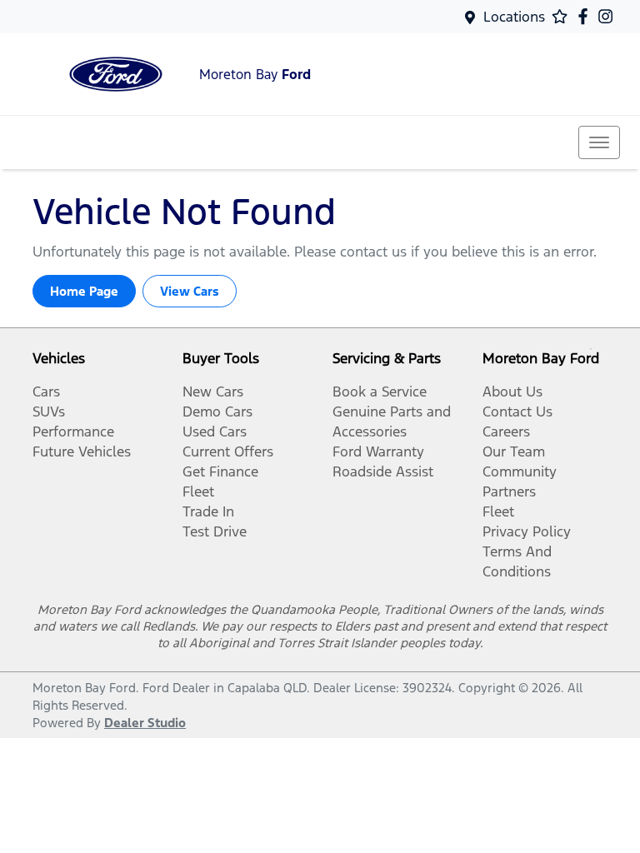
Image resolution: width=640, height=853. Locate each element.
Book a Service (379, 391)
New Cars (212, 391)
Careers (506, 431)
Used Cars (214, 431)
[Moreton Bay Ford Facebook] (586, 16)
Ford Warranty (378, 451)
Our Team (513, 451)
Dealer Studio (145, 723)
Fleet (198, 491)
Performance (73, 431)
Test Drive (214, 531)
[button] (599, 142)
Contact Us (517, 411)
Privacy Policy (526, 531)
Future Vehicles (81, 451)
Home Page (84, 291)
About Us (512, 391)
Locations (514, 16)
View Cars (189, 291)
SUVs (48, 411)
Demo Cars (217, 411)
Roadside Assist (382, 471)
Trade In (208, 511)
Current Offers (227, 451)
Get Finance (220, 471)
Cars (46, 391)
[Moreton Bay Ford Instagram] (609, 16)
